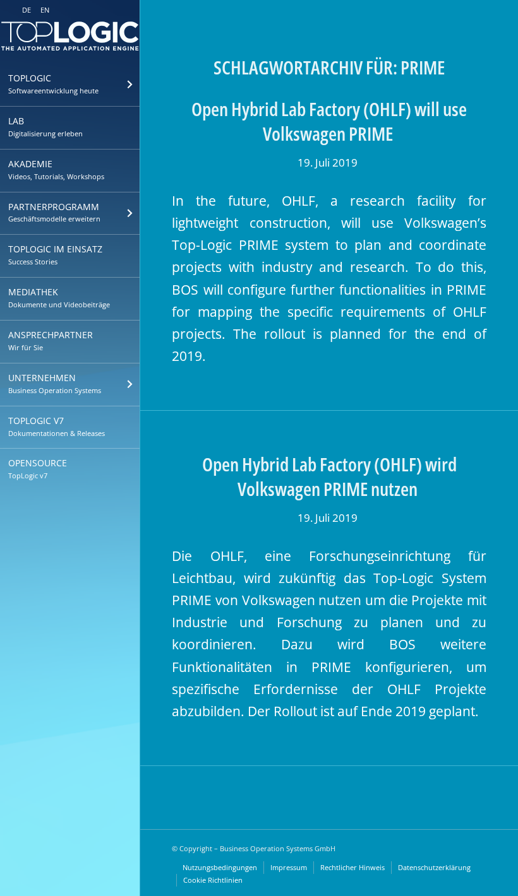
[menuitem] (70, 85)
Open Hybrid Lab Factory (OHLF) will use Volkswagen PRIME (329, 121)
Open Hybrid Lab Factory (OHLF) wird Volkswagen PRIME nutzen (329, 476)
